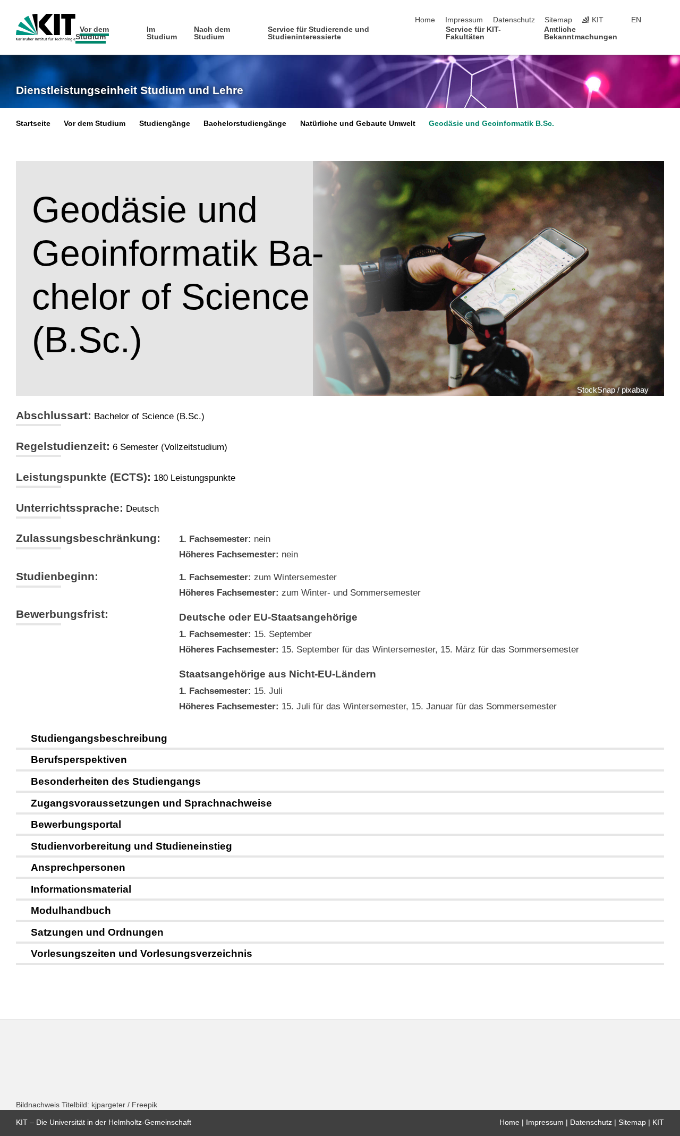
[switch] (661, 20)
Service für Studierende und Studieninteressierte (318, 33)
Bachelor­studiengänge (244, 124)
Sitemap (558, 20)
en (636, 20)
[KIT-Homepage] (45, 27)
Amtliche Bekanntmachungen (580, 33)
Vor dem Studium (92, 33)
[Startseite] (661, 36)
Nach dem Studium (212, 33)
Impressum (464, 20)
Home (425, 20)
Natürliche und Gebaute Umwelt (357, 124)
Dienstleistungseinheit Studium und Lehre (129, 90)
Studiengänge (164, 124)
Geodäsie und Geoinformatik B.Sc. (491, 124)
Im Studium (162, 33)
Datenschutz (514, 20)
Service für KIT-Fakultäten (473, 33)
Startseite (33, 124)
